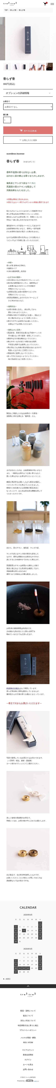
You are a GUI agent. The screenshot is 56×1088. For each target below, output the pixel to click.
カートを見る (28, 1064)
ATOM (30, 1043)
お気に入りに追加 (29, 140)
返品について (28, 1016)
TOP (6, 10)
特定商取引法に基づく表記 (28, 1025)
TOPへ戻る (28, 986)
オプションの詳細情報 (17, 93)
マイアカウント (28, 1050)
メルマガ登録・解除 (28, 1038)
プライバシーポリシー (28, 1030)
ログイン (28, 1060)
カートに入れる (30, 130)
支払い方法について (28, 1021)
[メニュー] (52, 4)
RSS (25, 1043)
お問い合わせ (28, 1069)
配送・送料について (28, 1011)
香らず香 (13, 10)
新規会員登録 (28, 1055)
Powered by (20, 1081)
